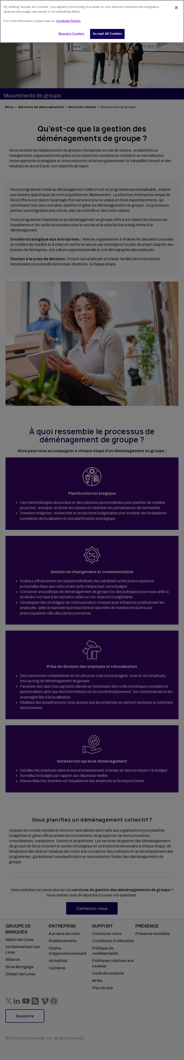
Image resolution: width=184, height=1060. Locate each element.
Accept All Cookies (107, 33)
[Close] (176, 7)
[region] (92, 21)
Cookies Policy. (68, 21)
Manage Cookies (71, 33)
